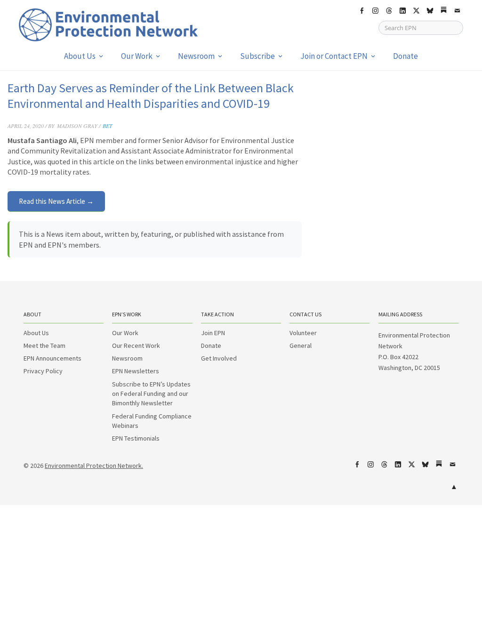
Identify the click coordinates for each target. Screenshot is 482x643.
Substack (443, 11)
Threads (389, 11)
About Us (80, 56)
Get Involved (219, 358)
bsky (430, 11)
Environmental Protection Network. (94, 465)
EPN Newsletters (135, 371)
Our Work (137, 56)
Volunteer (303, 333)
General (300, 345)
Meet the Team (44, 345)
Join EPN (213, 333)
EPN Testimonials (136, 438)
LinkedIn (402, 11)
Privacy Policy (43, 371)
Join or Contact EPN (334, 56)
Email (457, 11)
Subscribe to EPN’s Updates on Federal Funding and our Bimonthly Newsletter (151, 394)
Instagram (375, 11)
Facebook (361, 11)
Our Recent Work (136, 345)
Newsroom (196, 56)
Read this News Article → (56, 201)
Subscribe (257, 56)
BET (107, 125)
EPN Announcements (52, 358)
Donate (405, 56)
